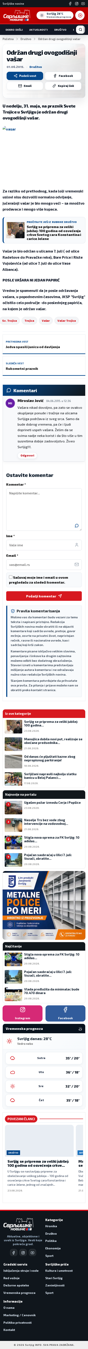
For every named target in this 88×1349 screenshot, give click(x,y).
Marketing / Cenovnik (19, 1315)
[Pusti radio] (80, 15)
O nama (9, 1307)
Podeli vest (27, 75)
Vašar (46, 320)
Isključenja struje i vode (21, 1270)
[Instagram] (76, 3)
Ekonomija (53, 1248)
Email (28, 86)
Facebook (66, 75)
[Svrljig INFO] (16, 15)
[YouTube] (83, 3)
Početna (8, 39)
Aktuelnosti (38, 29)
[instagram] (23, 1252)
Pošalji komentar (41, 596)
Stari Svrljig (54, 1278)
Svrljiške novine (13, 3)
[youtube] (32, 1252)
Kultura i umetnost (59, 1270)
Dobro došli (14, 29)
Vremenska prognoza (19, 1292)
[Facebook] (70, 3)
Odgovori (27, 455)
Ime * (10, 536)
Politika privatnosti (17, 1322)
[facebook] (13, 1252)
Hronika (51, 1226)
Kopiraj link (66, 86)
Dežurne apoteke (16, 1285)
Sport (49, 1255)
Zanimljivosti (55, 1285)
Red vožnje (11, 1278)
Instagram (22, 1018)
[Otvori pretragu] (80, 30)
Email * (12, 555)
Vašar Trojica (66, 320)
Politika (51, 1241)
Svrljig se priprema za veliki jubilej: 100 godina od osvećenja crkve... (38, 1163)
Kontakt (9, 1330)
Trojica (29, 320)
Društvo (60, 29)
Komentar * (16, 484)
